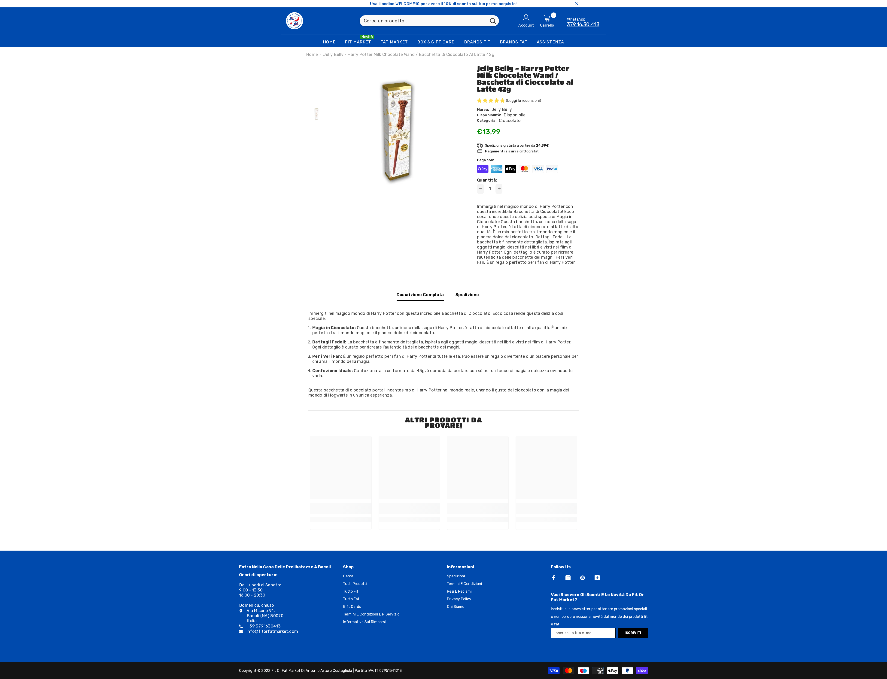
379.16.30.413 (583, 24)
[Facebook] (553, 577)
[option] (397, 131)
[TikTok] (597, 577)
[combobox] (423, 20)
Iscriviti (633, 633)
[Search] (429, 20)
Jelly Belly (502, 109)
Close (577, 4)
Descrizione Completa (420, 294)
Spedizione (467, 294)
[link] (340, 511)
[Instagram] (568, 577)
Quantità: (487, 180)
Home (312, 54)
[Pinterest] (582, 577)
